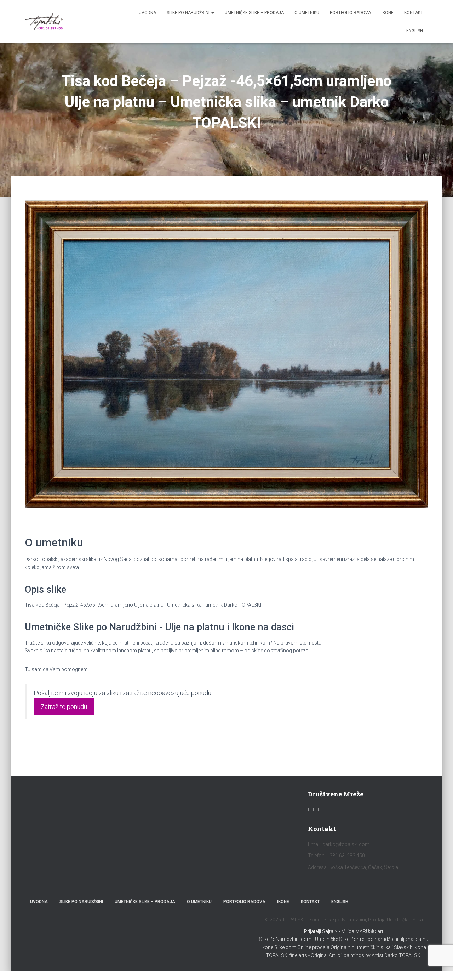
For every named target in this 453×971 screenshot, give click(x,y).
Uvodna (147, 12)
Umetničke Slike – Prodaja (254, 12)
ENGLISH (414, 30)
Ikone (388, 12)
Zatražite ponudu (64, 706)
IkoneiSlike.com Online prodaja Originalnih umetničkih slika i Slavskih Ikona (343, 947)
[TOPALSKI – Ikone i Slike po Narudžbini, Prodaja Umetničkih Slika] (44, 21)
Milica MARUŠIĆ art (362, 931)
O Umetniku (306, 12)
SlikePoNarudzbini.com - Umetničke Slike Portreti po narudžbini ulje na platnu (343, 939)
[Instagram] (315, 809)
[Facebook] (310, 809)
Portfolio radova (350, 12)
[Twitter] (320, 809)
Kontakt (413, 12)
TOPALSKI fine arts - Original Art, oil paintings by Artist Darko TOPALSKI (344, 955)
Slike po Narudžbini (189, 12)
